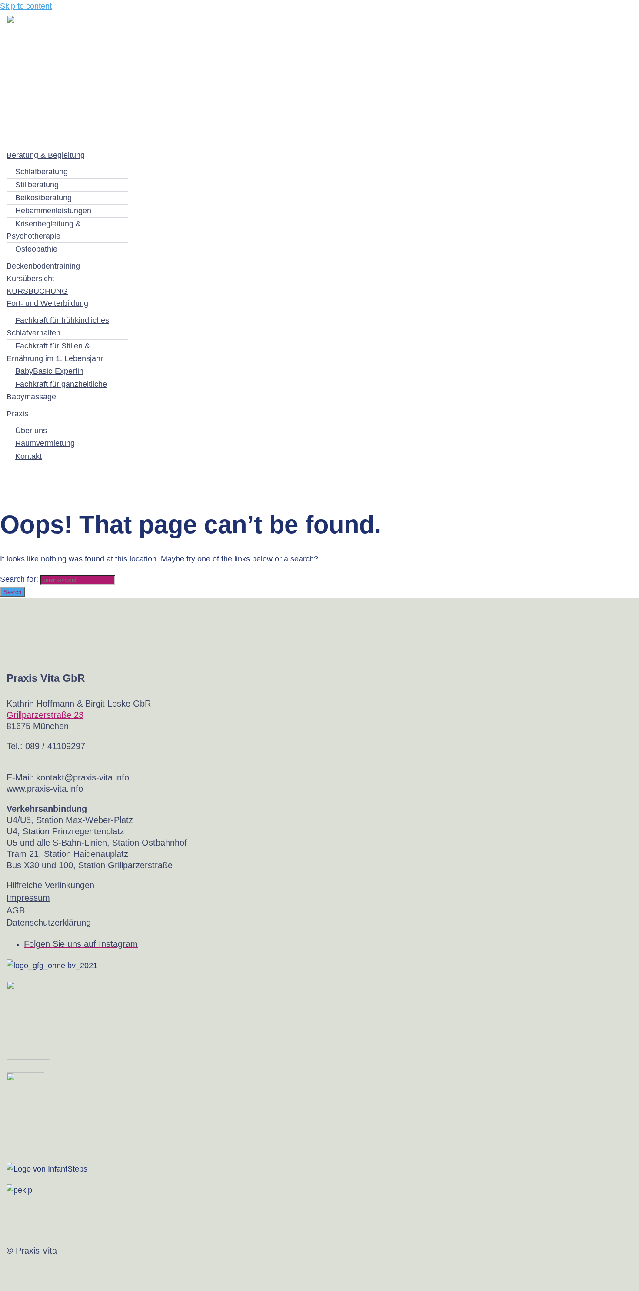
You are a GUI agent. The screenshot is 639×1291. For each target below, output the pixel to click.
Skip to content (26, 6)
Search (12, 592)
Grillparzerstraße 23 (45, 715)
